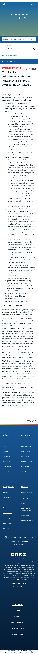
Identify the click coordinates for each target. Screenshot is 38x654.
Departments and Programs (27, 441)
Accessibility (17, 599)
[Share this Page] (29, 69)
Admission (7, 435)
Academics (25, 435)
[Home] (3, 4)
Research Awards (25, 515)
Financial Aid (6, 472)
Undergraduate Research (27, 520)
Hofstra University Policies (19, 583)
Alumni (17, 611)
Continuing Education (26, 461)
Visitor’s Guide (6, 528)
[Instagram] (20, 555)
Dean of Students (7, 503)
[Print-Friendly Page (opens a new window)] (32, 69)
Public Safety (6, 518)
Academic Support (25, 456)
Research (24, 486)
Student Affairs (7, 523)
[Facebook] (16, 555)
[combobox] (19, 39)
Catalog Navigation (10, 61)
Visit (4, 477)
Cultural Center (7, 497)
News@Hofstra (17, 634)
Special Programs (25, 466)
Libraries (23, 503)
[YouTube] (24, 555)
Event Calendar (7, 508)
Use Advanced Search (9, 56)
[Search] (34, 49)
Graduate (5, 451)
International (6, 456)
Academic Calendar (25, 451)
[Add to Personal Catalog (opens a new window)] (27, 69)
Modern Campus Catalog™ (23, 653)
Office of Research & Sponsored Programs (26, 509)
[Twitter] (12, 555)
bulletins (11, 651)
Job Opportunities (17, 628)
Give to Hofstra (17, 623)
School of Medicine (8, 466)
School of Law (6, 461)
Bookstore (5, 492)
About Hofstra (17, 605)
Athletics (17, 617)
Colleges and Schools (26, 446)
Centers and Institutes (26, 492)
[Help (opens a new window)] (34, 69)
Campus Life (8, 486)
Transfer (5, 446)
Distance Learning (25, 472)
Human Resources (7, 513)
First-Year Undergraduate (9, 441)
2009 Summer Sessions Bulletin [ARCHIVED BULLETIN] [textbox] (19, 39)
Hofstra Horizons (25, 498)
